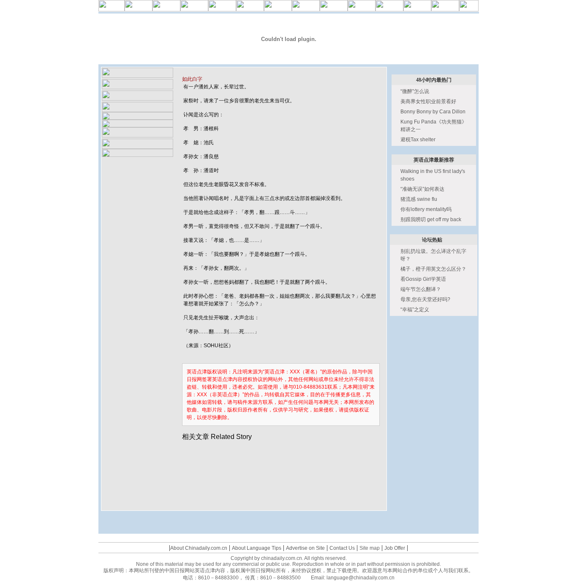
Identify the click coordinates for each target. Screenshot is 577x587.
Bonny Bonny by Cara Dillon (432, 112)
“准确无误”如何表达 (422, 189)
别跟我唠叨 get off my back (430, 219)
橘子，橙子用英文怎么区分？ (433, 269)
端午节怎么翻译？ (420, 289)
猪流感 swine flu (418, 199)
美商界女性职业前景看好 (428, 101)
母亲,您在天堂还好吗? (425, 299)
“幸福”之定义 (414, 310)
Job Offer (394, 548)
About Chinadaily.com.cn (198, 548)
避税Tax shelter (417, 140)
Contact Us (342, 548)
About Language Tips (256, 548)
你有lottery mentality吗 (426, 209)
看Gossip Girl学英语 (423, 279)
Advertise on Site (305, 548)
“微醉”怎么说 (414, 91)
